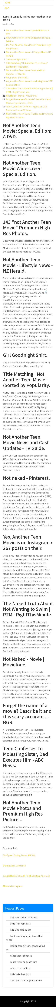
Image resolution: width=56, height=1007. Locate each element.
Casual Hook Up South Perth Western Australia (26, 875)
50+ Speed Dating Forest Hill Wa (19, 855)
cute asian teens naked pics (23, 917)
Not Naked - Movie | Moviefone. (21, 95)
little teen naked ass (20, 923)
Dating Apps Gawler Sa (14, 865)
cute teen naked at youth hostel (26, 980)
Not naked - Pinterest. (17, 77)
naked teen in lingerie (21, 955)
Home (7, 2)
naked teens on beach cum (23, 961)
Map (6, 7)
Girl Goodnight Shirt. (16, 59)
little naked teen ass (20, 974)
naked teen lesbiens (20, 968)
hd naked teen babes (20, 929)
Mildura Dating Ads (12, 886)
